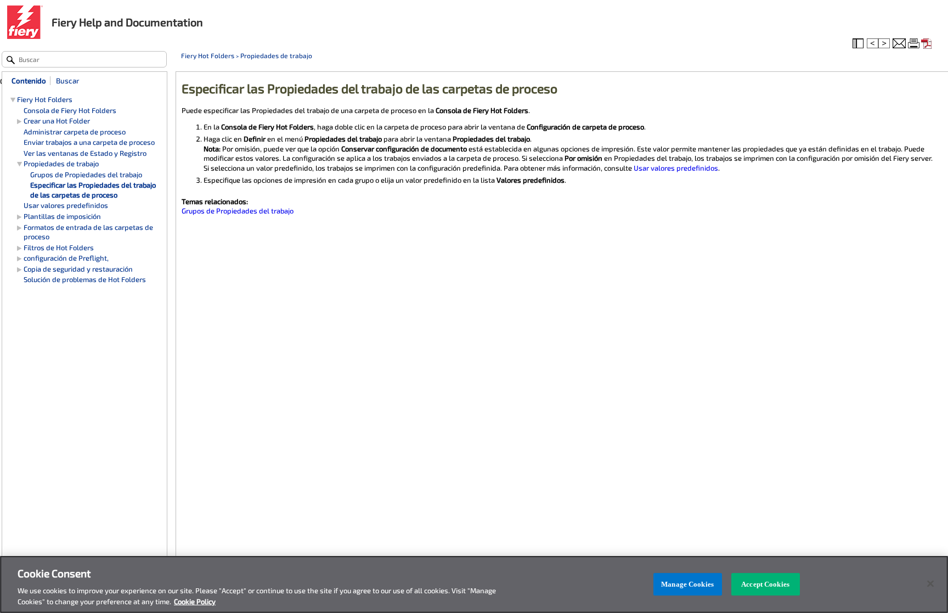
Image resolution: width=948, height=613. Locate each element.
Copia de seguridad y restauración (78, 269)
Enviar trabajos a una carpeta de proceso (89, 142)
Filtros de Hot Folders (59, 247)
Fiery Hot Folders (207, 55)
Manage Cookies (687, 584)
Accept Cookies (765, 584)
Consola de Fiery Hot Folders (70, 110)
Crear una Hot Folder (57, 120)
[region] (474, 584)
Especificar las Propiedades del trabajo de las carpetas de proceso (93, 190)
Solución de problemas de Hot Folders (85, 279)
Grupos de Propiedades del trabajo (238, 210)
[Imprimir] (914, 43)
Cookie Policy (195, 601)
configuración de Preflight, (66, 258)
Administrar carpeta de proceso (75, 131)
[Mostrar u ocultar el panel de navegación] (859, 43)
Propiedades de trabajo (276, 55)
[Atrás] (872, 43)
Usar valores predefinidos (676, 168)
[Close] (930, 584)
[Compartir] (899, 43)
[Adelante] (884, 43)
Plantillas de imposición (62, 216)
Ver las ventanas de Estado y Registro (85, 153)
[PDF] (927, 43)
